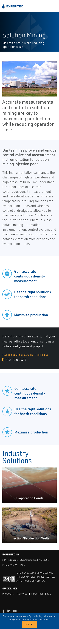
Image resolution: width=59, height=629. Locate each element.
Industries (37, 593)
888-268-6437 (15, 360)
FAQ (49, 593)
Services (22, 593)
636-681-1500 (17, 565)
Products (8, 593)
